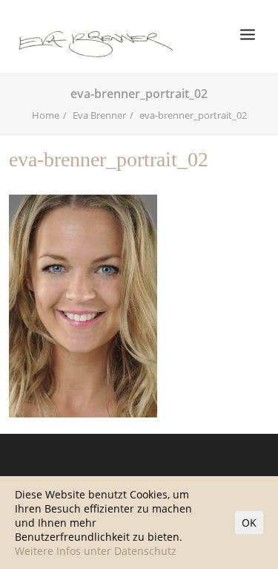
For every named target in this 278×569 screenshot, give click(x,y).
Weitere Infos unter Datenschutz (95, 551)
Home (45, 115)
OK (249, 523)
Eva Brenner (99, 115)
